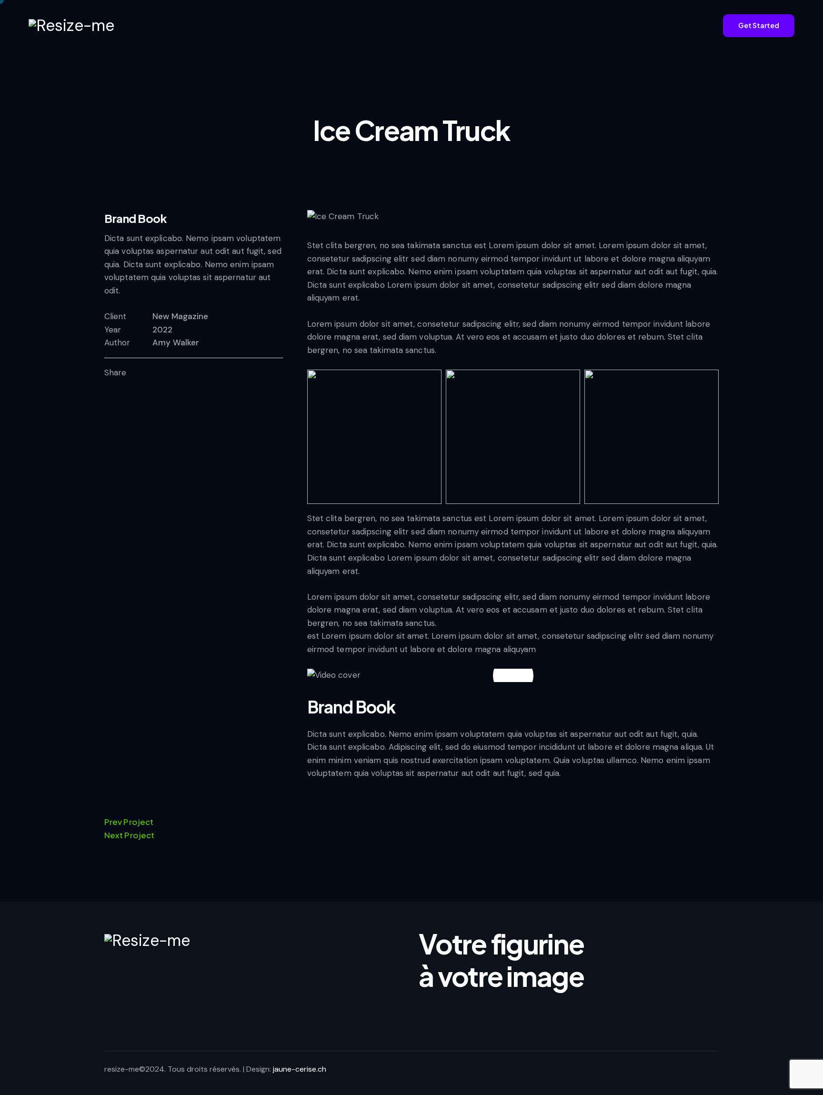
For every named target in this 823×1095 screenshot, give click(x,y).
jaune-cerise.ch (299, 1069)
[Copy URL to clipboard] (188, 373)
